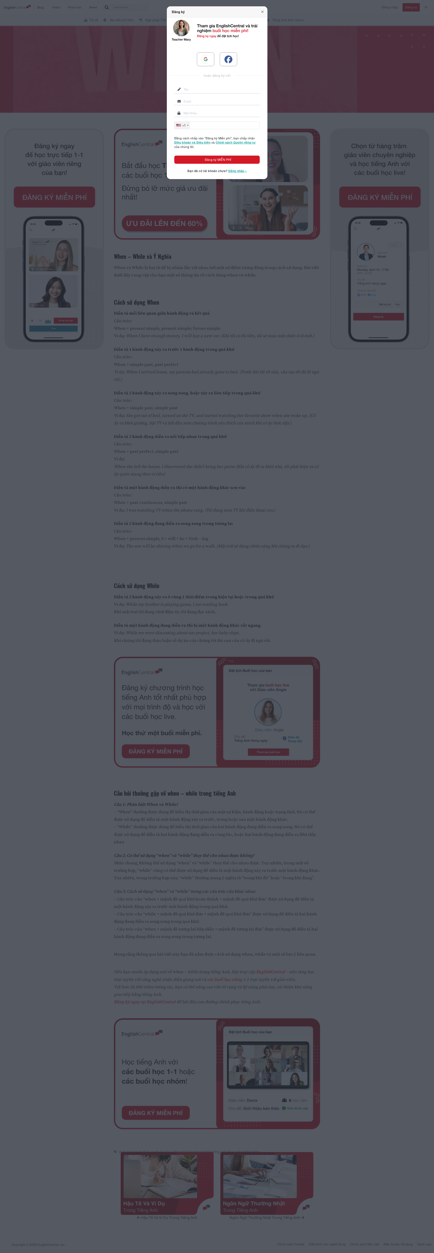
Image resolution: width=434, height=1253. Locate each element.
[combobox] (182, 125)
